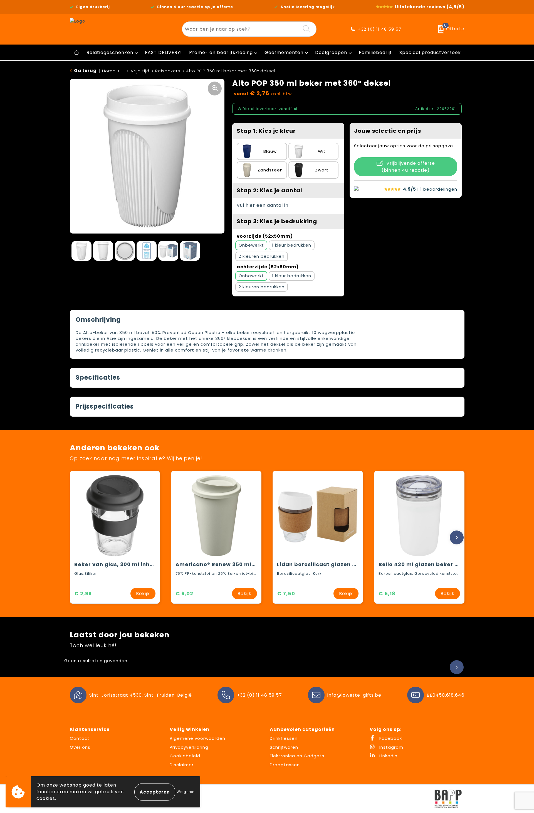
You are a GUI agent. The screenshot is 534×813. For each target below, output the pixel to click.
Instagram (390, 747)
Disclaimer (182, 765)
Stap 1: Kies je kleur (266, 131)
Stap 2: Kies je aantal (269, 190)
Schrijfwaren (284, 747)
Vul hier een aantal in (262, 205)
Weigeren (186, 791)
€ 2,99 (83, 593)
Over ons (80, 747)
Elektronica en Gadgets (297, 756)
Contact (80, 738)
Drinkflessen (284, 738)
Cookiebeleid (185, 756)
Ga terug (85, 70)
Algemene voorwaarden (197, 738)
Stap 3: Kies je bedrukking (277, 221)
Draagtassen (285, 765)
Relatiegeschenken (109, 52)
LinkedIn (387, 756)
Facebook (390, 738)
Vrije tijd (140, 71)
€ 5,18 (387, 593)
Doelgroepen (331, 52)
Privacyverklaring (189, 747)
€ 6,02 (184, 593)
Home (109, 71)
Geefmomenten (283, 52)
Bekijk (143, 593)
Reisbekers (167, 71)
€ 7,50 (286, 593)
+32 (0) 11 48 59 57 (379, 29)
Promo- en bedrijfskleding (221, 52)
